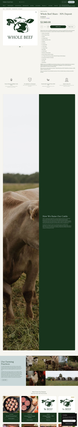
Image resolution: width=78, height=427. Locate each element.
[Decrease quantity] (41, 26)
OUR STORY (4, 380)
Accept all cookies (69, 420)
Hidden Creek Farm (8, 2)
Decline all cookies (69, 423)
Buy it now (71, 26)
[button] (71, 2)
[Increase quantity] (48, 26)
